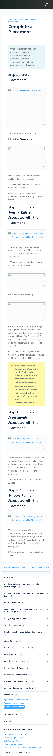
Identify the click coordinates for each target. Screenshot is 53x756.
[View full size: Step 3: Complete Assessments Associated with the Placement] (26, 443)
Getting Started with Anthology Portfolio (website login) (21, 585)
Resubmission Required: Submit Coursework (23, 633)
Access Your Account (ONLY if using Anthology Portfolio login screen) (23, 610)
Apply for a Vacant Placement (16, 699)
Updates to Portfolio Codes (15, 734)
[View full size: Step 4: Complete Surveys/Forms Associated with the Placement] (26, 518)
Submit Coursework (13, 625)
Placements (13, 21)
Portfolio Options (13, 654)
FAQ (7, 721)
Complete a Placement (20, 29)
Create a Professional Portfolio (18, 648)
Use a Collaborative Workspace (18, 681)
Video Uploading (12, 641)
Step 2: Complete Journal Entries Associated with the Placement (23, 215)
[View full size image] (26, 157)
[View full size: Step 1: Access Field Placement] (26, 107)
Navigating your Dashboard (17, 618)
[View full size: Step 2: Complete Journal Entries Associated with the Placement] (26, 235)
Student (33, 19)
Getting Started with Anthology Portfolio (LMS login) (24, 594)
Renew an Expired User (13, 737)
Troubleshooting (12, 714)
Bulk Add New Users (12, 741)
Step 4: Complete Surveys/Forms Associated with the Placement (23, 498)
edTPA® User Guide (13, 602)
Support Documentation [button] (15, 1)
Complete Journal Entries (16, 661)
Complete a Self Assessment (17, 674)
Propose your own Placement (16, 703)
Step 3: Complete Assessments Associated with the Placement (23, 420)
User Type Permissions (13, 744)
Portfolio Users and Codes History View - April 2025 (24, 747)
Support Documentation (18, 19)
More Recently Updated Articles (17, 752)
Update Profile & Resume (16, 668)
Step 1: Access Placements (18, 77)
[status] (26, 57)
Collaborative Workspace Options (19, 688)
